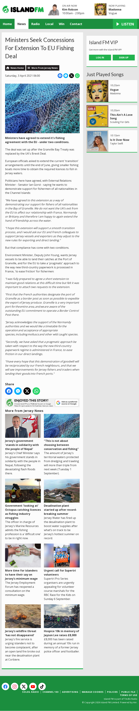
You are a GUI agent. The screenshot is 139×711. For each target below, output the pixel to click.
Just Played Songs (105, 74)
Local (49, 24)
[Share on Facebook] (60, 75)
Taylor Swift (116, 143)
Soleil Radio (30, 691)
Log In (100, 57)
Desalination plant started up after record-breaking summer (60, 510)
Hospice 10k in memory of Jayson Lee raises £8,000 (61, 633)
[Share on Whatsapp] (77, 75)
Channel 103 (50, 691)
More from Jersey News (45, 67)
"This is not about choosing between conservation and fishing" (61, 445)
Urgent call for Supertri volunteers (60, 572)
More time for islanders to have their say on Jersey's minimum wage (21, 574)
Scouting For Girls (119, 122)
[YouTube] (33, 686)
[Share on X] (71, 75)
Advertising (70, 691)
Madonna (115, 9)
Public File (128, 691)
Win (61, 24)
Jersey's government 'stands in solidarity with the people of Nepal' (22, 445)
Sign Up (123, 57)
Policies (112, 691)
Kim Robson (70, 9)
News (21, 24)
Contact (76, 24)
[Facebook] (5, 686)
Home (7, 24)
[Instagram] (14, 686)
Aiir (135, 702)
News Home (17, 67)
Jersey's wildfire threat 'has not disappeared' (20, 633)
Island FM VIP (103, 42)
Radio (35, 24)
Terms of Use (128, 695)
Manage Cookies (93, 691)
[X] (23, 686)
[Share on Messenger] (65, 75)
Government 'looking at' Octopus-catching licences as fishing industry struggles (23, 512)
